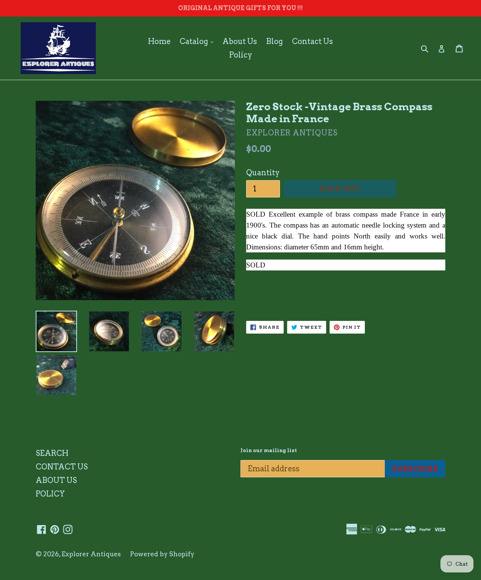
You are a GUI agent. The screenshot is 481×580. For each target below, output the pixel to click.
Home (159, 41)
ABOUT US (56, 480)
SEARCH (52, 453)
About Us (239, 41)
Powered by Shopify (162, 554)
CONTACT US (62, 466)
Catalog (198, 41)
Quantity (263, 172)
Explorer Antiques (91, 554)
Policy (240, 54)
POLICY (50, 493)
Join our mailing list (268, 450)
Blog (274, 41)
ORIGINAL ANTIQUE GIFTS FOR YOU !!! (240, 8)
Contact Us (312, 41)
